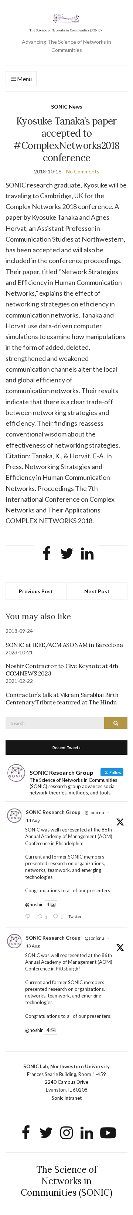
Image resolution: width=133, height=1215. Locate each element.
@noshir (34, 905)
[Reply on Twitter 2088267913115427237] (29, 917)
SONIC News (66, 106)
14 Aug (33, 820)
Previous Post (36, 591)
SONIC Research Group (53, 812)
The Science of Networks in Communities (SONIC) (66, 1181)
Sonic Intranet (67, 1098)
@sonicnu (94, 812)
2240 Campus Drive (66, 1082)
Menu (24, 78)
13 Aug (33, 946)
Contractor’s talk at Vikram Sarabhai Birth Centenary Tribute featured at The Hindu (62, 698)
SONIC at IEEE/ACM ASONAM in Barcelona (64, 644)
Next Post (97, 591)
